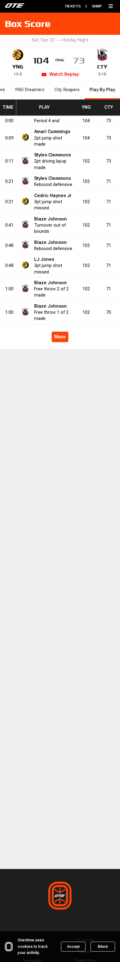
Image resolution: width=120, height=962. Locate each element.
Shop (97, 6)
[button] (110, 6)
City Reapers (67, 89)
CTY (102, 66)
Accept (73, 946)
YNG (17, 66)
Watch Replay (64, 74)
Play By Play (102, 89)
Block (103, 946)
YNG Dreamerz (30, 89)
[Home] (28, 6)
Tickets (73, 6)
